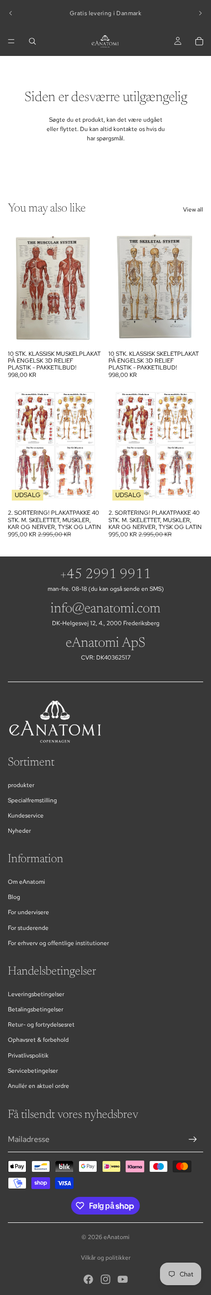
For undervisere (28, 912)
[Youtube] (123, 1279)
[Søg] (32, 41)
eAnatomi (117, 1237)
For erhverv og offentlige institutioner (58, 943)
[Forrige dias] (11, 13)
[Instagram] (105, 1279)
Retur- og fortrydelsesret (41, 1025)
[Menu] (11, 41)
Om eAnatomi (26, 882)
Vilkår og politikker (106, 1258)
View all (193, 209)
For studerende (28, 928)
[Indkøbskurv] (199, 41)
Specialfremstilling (32, 800)
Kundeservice (26, 815)
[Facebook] (88, 1279)
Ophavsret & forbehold (38, 1040)
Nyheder (19, 831)
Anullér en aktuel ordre (38, 1086)
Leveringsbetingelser (36, 994)
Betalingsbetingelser (35, 1009)
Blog (14, 897)
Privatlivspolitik (28, 1055)
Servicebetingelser (33, 1071)
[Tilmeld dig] (193, 1139)
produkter (21, 785)
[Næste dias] (200, 13)
